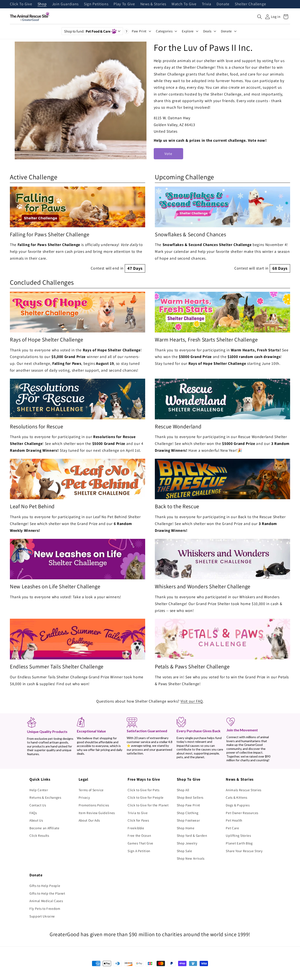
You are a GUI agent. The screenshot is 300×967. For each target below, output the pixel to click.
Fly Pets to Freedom (44, 908)
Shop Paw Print (188, 805)
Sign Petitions (96, 4)
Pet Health (234, 820)
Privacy (84, 797)
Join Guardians (65, 4)
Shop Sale (184, 851)
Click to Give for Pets (143, 790)
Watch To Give (184, 4)
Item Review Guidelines (97, 813)
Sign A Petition (139, 851)
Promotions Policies (94, 805)
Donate (223, 4)
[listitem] (77, 230)
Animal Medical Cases (46, 901)
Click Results (39, 835)
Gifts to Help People (44, 885)
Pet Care (232, 828)
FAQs (33, 813)
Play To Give (124, 4)
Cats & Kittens (236, 797)
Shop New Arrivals (190, 858)
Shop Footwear (188, 820)
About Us (36, 820)
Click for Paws (138, 820)
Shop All (183, 790)
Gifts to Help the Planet (47, 893)
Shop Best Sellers (190, 797)
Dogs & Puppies (237, 805)
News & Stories (153, 4)
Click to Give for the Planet (148, 805)
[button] (259, 16)
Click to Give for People (146, 797)
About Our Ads (89, 820)
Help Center (38, 790)
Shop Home (186, 828)
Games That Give (140, 843)
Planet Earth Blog (239, 843)
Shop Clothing (188, 813)
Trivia (206, 4)
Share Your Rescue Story (244, 851)
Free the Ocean (139, 835)
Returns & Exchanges (45, 797)
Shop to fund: (87, 31)
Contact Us (37, 805)
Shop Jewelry (187, 843)
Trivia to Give (138, 813)
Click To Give (21, 4)
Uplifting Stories (238, 835)
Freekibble (136, 828)
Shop (42, 4)
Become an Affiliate (44, 828)
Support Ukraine (42, 916)
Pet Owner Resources (242, 813)
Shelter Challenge (250, 4)
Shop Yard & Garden (192, 835)
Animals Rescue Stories (243, 790)
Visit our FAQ (192, 701)
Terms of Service (91, 790)
